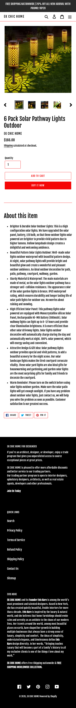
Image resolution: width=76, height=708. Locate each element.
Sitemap (11, 578)
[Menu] (70, 17)
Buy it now (37, 185)
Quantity (9, 157)
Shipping (8, 145)
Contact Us (12, 568)
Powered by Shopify (48, 696)
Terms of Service (16, 540)
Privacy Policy (14, 530)
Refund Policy (14, 549)
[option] (19, 105)
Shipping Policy (15, 559)
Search (10, 521)
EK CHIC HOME (14, 16)
